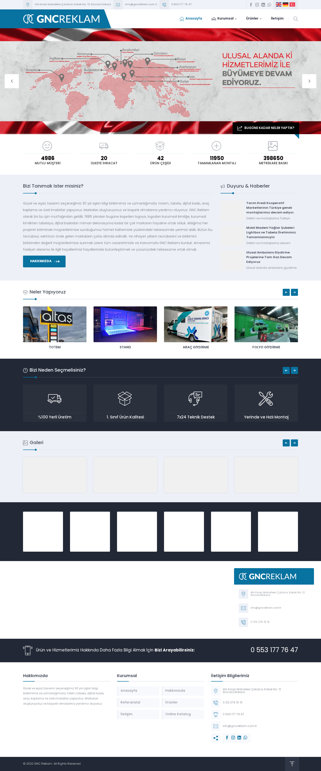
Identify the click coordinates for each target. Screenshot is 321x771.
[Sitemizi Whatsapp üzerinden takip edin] (269, 5)
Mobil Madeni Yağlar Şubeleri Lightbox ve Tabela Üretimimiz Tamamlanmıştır (271, 232)
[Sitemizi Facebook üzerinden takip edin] (251, 5)
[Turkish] (293, 5)
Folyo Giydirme (266, 347)
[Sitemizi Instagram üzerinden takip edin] (257, 5)
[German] (286, 5)
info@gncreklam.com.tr (141, 4)
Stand (125, 347)
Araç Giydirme (196, 347)
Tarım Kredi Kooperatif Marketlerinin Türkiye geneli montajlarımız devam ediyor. (270, 208)
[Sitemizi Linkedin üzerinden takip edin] (263, 5)
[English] (279, 5)
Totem (55, 347)
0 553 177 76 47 (181, 4)
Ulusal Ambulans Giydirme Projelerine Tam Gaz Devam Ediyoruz (269, 257)
